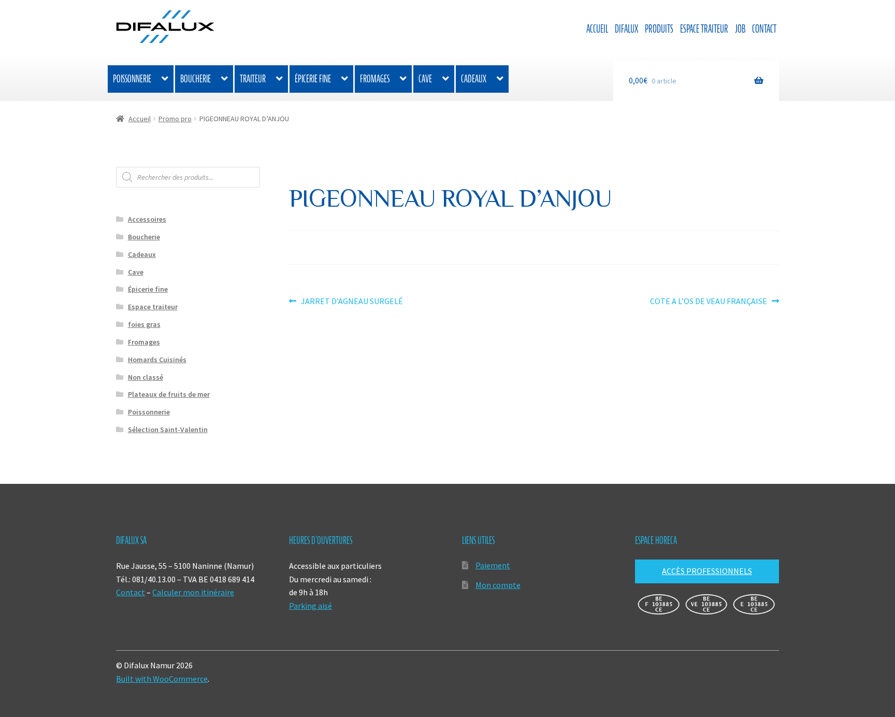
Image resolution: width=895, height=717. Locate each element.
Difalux (626, 28)
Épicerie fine (313, 78)
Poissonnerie (132, 78)
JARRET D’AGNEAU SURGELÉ (351, 301)
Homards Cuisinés (157, 359)
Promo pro (175, 118)
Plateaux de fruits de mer (169, 394)
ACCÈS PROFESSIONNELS (707, 571)
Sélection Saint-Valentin (168, 429)
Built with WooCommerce (162, 678)
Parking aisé (310, 605)
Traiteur (253, 78)
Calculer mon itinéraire (193, 592)
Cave (425, 78)
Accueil (597, 28)
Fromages (374, 78)
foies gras (144, 324)
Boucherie (195, 78)
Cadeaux (473, 78)
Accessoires (147, 219)
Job (740, 28)
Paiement (492, 565)
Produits (659, 28)
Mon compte (498, 585)
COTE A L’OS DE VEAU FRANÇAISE (708, 301)
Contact (764, 28)
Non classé (145, 377)
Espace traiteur (704, 28)
